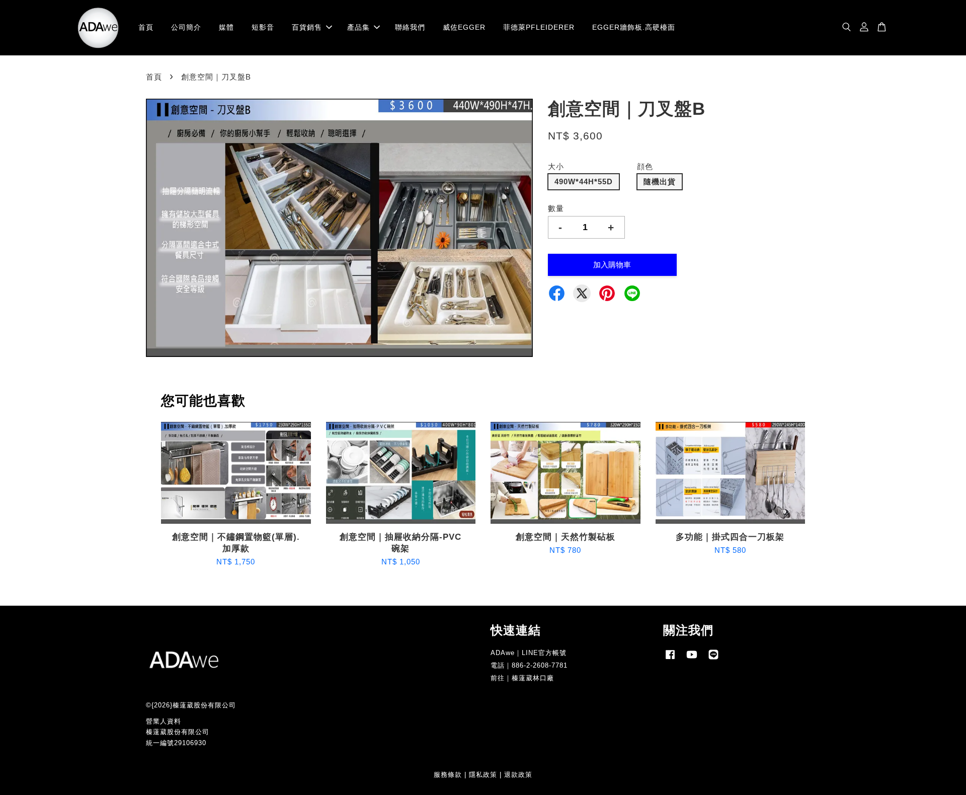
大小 (556, 166)
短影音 (263, 27)
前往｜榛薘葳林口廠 (522, 678)
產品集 (358, 27)
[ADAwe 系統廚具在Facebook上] (670, 659)
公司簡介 (186, 27)
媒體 (226, 27)
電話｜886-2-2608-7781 (529, 665)
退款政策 (518, 774)
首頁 (145, 27)
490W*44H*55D (583, 181)
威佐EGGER (464, 27)
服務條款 (448, 774)
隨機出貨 (659, 181)
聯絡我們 (410, 27)
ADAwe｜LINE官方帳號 (529, 653)
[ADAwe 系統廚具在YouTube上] (692, 659)
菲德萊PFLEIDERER (539, 27)
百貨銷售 (307, 27)
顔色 (645, 166)
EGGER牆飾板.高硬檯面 (633, 27)
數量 (556, 208)
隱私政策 (483, 774)
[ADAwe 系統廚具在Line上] (713, 659)
